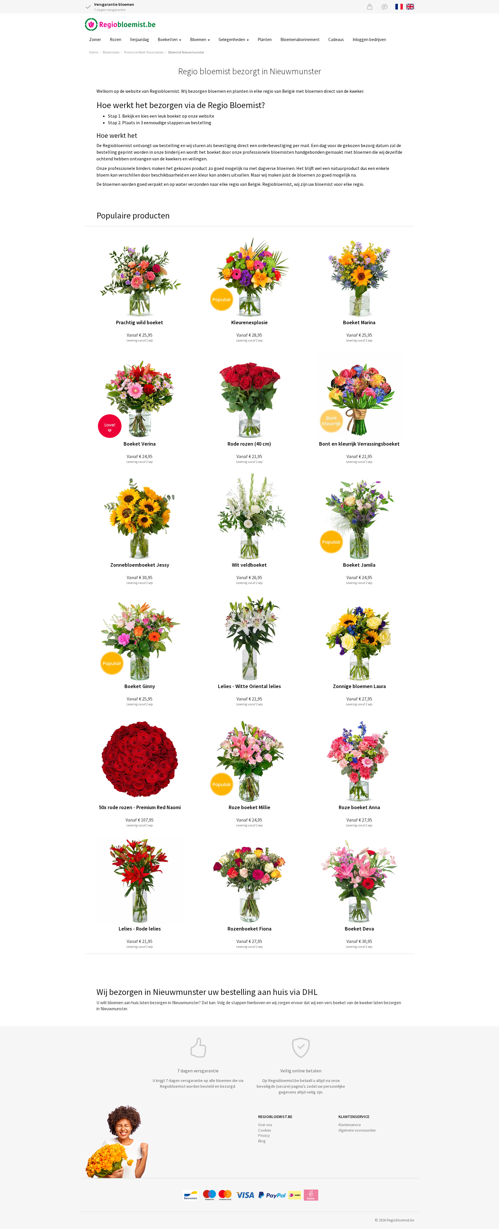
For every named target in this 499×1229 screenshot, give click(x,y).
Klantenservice (349, 1124)
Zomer (95, 39)
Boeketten (168, 39)
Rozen (115, 39)
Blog (261, 1141)
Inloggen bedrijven (369, 39)
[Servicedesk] (384, 6)
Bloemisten (111, 52)
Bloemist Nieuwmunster (186, 52)
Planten (265, 39)
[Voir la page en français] (399, 6)
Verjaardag (139, 39)
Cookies (264, 1130)
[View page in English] (410, 6)
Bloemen (198, 39)
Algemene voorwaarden (357, 1130)
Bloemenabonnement (300, 39)
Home (93, 52)
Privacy (264, 1135)
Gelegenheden (232, 39)
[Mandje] (369, 6)
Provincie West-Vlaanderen (144, 52)
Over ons (265, 1124)
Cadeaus (336, 39)
